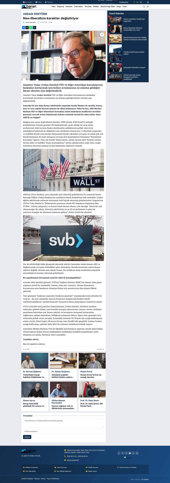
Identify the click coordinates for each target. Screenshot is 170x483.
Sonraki (100, 349)
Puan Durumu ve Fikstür (128, 467)
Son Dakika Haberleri (64, 471)
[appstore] (128, 457)
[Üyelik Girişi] (147, 2)
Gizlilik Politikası (27, 479)
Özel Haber (78, 6)
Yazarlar (50, 2)
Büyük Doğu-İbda (108, 6)
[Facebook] (119, 453)
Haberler (69, 6)
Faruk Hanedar (30, 22)
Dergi (118, 6)
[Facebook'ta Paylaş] (23, 27)
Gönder (27, 437)
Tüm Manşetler (30, 471)
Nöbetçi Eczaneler (31, 467)
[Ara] (144, 6)
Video (40, 2)
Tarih (124, 6)
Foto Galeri (28, 2)
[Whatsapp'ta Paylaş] (31, 27)
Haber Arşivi (92, 471)
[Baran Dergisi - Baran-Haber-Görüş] (28, 6)
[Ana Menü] (148, 6)
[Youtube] (129, 453)
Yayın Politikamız (53, 479)
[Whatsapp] (133, 453)
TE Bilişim (145, 479)
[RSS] (137, 453)
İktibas (96, 6)
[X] (122, 453)
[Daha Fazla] (34, 27)
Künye (43, 479)
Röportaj (60, 6)
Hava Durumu (62, 467)
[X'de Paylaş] (27, 27)
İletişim (37, 479)
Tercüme (88, 6)
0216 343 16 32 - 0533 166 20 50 (77, 456)
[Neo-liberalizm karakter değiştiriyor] (63, 55)
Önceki (27, 349)
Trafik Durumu (93, 467)
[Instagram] (126, 453)
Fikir (53, 6)
